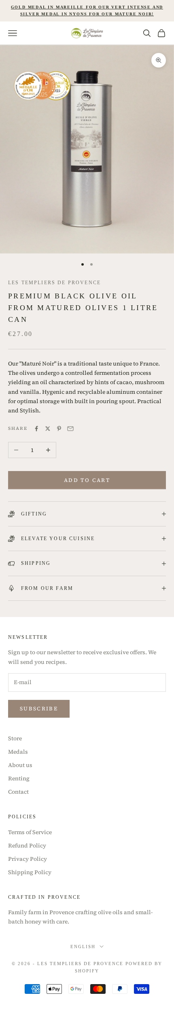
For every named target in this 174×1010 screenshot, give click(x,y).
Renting (19, 778)
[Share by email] (70, 428)
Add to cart (87, 480)
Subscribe (39, 708)
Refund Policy (27, 845)
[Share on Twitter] (48, 428)
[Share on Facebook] (36, 428)
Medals (18, 752)
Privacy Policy (27, 859)
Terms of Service (30, 832)
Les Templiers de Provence (54, 282)
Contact (18, 792)
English (82, 946)
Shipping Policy (29, 872)
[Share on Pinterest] (59, 428)
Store (15, 738)
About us (20, 765)
